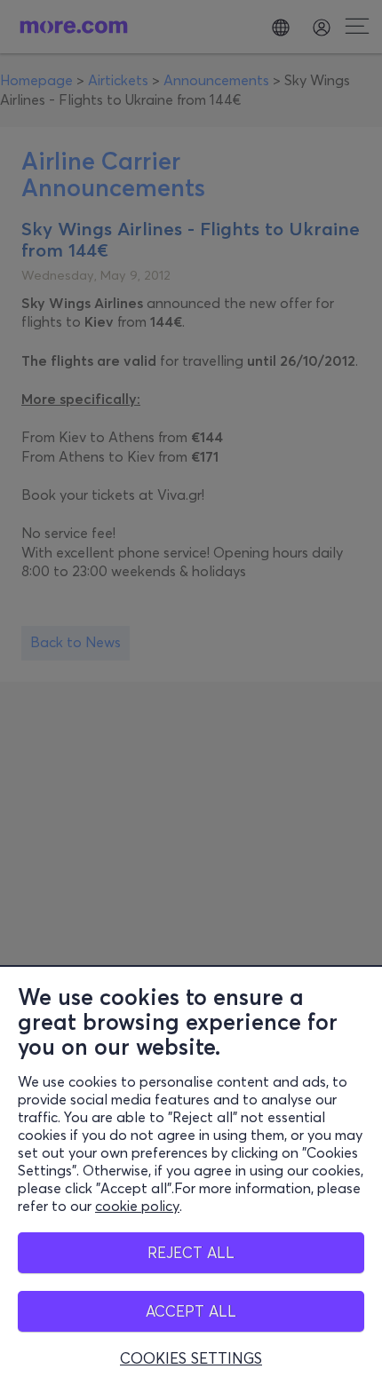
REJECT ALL (191, 1252)
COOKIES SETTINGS (191, 1358)
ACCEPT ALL (191, 1311)
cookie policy (137, 1206)
